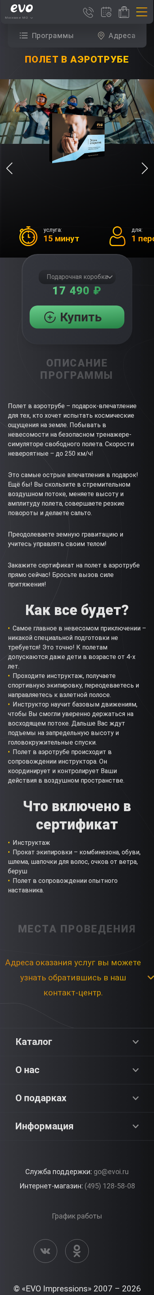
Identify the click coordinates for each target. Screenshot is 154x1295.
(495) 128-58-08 (110, 1186)
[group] (49, 36)
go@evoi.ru (111, 1171)
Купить (81, 317)
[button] (144, 168)
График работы (77, 1216)
